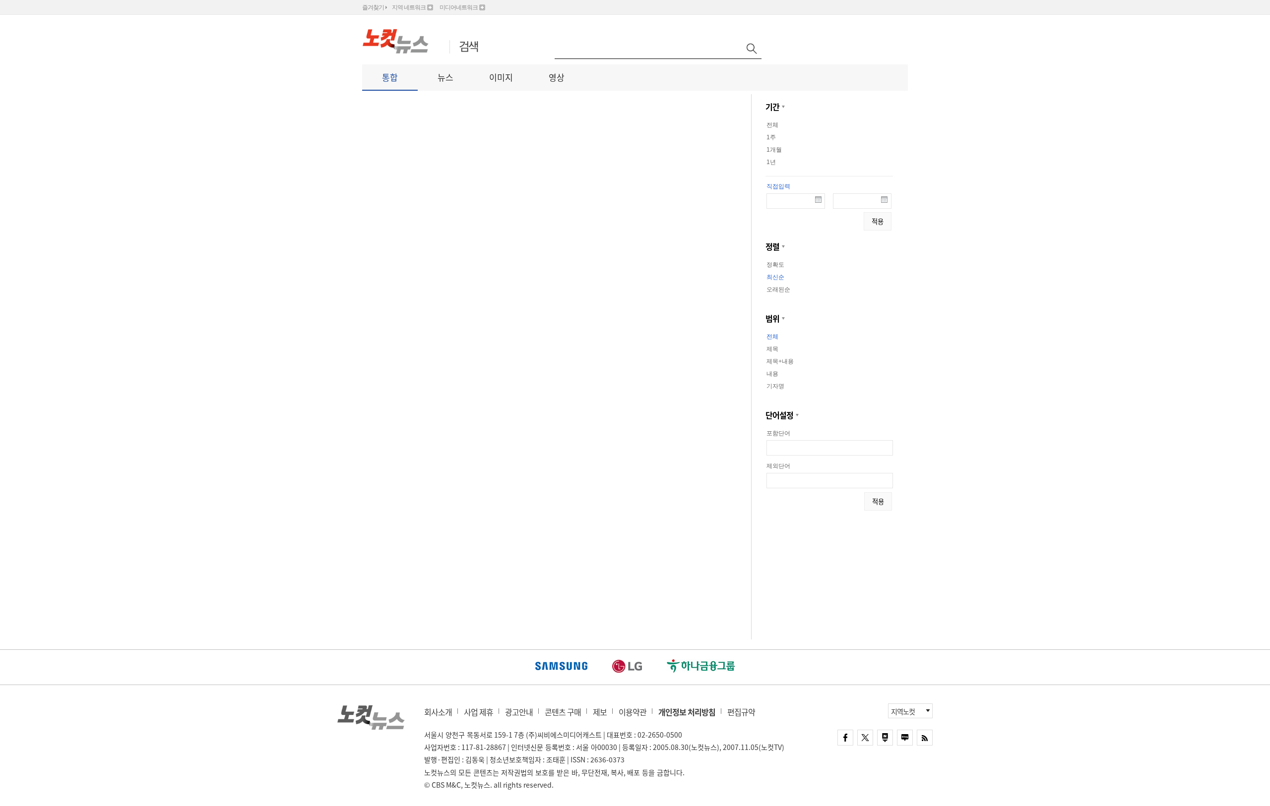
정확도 (775, 264)
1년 (771, 162)
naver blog (905, 738)
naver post (885, 738)
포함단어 (778, 433)
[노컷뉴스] (401, 41)
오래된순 (778, 289)
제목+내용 (780, 361)
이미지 (501, 77)
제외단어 (778, 465)
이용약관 (632, 712)
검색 (469, 47)
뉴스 (445, 77)
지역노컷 (903, 711)
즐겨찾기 (373, 7)
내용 (772, 373)
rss (925, 738)
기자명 (775, 386)
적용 (878, 221)
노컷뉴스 (371, 717)
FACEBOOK (845, 738)
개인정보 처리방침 (686, 712)
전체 (772, 124)
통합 (390, 77)
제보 (600, 712)
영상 (557, 77)
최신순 (775, 277)
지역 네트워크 (409, 7)
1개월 (774, 149)
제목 (772, 348)
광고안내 (519, 712)
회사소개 (438, 712)
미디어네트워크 (459, 7)
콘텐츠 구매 (563, 712)
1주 (771, 137)
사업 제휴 (478, 712)
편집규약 (741, 712)
